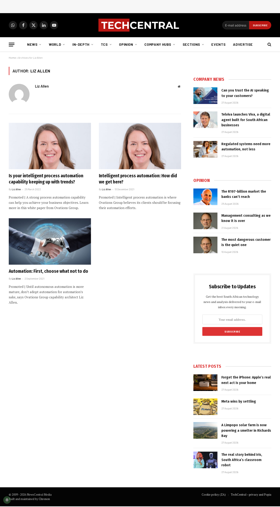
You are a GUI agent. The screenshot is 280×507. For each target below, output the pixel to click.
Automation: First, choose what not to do (48, 271)
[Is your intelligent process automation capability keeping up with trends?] (50, 146)
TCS (104, 44)
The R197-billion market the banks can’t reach (243, 194)
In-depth (80, 44)
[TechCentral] (140, 25)
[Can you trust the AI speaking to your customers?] (205, 95)
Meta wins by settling (238, 401)
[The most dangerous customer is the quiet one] (205, 245)
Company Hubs (157, 44)
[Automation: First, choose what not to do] (50, 241)
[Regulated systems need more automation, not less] (205, 149)
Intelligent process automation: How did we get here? (138, 179)
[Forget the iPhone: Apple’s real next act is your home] (205, 382)
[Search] (269, 44)
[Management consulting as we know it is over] (205, 221)
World (55, 44)
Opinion (126, 44)
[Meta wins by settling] (205, 406)
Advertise (243, 44)
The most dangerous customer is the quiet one (246, 242)
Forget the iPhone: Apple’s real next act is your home (246, 380)
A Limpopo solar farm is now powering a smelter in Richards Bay (246, 430)
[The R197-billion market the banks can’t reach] (205, 196)
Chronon (44, 499)
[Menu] (11, 44)
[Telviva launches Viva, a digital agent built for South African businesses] (205, 119)
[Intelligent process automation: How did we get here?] (140, 146)
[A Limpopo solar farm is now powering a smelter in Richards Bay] (205, 430)
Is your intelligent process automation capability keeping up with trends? (46, 179)
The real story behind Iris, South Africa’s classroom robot (241, 460)
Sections (191, 44)
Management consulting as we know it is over (246, 218)
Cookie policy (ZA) (214, 494)
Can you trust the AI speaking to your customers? (245, 93)
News (32, 44)
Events (218, 44)
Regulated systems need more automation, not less (245, 146)
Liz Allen (42, 86)
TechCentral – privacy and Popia (251, 494)
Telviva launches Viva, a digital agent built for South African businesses (245, 119)
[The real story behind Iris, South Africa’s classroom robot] (205, 460)
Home (12, 57)
